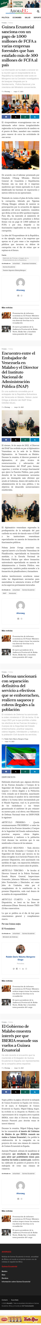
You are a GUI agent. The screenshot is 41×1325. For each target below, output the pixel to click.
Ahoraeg (7, 91)
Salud (27, 17)
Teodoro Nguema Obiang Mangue (14, 270)
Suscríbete (14, 1300)
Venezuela (12, 593)
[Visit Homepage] (19, 11)
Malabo (4, 1271)
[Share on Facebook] (6, 117)
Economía (17, 17)
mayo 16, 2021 (19, 407)
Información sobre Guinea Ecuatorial (16, 1281)
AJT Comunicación (28, 1306)
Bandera (5, 1278)
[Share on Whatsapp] (25, 117)
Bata (3, 1275)
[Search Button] (38, 11)
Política (5, 17)
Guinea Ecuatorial (9, 267)
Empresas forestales (29, 263)
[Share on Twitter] (15, 117)
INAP (4, 593)
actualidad (16, 263)
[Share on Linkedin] (34, 117)
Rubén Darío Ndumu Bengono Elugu (16, 739)
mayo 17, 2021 (18, 91)
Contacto (5, 1300)
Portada (4, 23)
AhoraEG (9, 1303)
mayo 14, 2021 (10, 741)
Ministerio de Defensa (10, 937)
